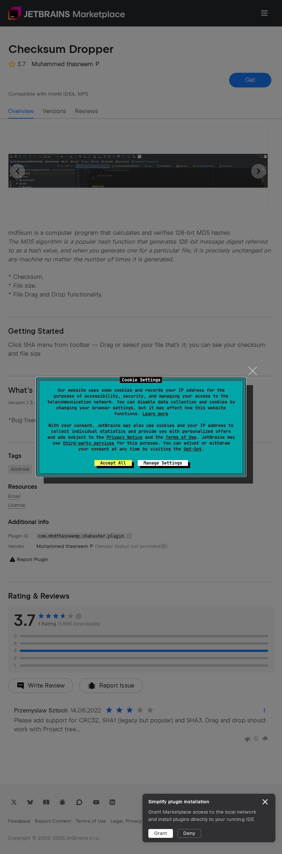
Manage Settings (163, 463)
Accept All (113, 463)
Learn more (155, 414)
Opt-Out (193, 449)
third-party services (88, 443)
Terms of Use (181, 437)
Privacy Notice (124, 437)
